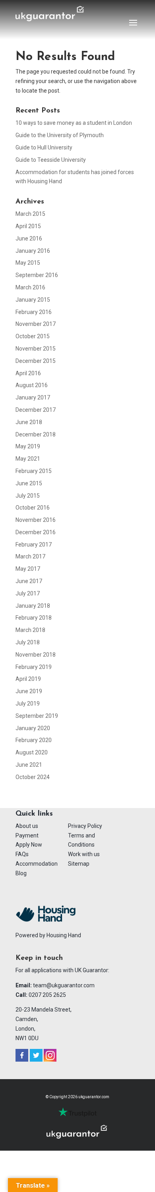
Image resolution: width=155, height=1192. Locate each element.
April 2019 (28, 679)
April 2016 (28, 373)
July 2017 (27, 593)
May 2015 (27, 263)
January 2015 (32, 300)
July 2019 (27, 703)
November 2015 (35, 348)
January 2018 (32, 606)
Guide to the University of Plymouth (59, 135)
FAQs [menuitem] (22, 854)
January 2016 (32, 251)
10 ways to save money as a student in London (73, 123)
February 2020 (33, 740)
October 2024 (32, 777)
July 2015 (27, 495)
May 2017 (27, 569)
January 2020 (32, 728)
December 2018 (35, 434)
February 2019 (33, 667)
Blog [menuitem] (21, 873)
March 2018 (30, 630)
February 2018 (33, 617)
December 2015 (35, 361)
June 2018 (28, 422)
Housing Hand (63, 935)
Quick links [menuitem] (34, 814)
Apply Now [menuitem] (28, 844)
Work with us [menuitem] (84, 854)
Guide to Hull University (43, 147)
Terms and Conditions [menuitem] (81, 840)
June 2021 (28, 765)
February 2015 (33, 471)
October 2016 (32, 507)
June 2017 (28, 581)
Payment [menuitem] (27, 835)
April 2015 (28, 226)
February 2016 (33, 312)
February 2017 (33, 544)
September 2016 (36, 275)
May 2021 (27, 458)
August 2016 (31, 385)
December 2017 (35, 410)
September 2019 (36, 716)
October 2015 (32, 336)
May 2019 (27, 446)
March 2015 (30, 214)
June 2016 (28, 238)
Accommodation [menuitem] (36, 864)
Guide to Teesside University (50, 160)
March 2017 (30, 556)
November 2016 (35, 520)
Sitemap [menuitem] (78, 864)
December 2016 (35, 532)
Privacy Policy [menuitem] (85, 826)
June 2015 (28, 483)
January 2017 (32, 397)
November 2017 (35, 324)
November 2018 (35, 654)
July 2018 (27, 642)
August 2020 (31, 752)
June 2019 (28, 691)
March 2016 (30, 287)
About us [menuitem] (26, 826)
